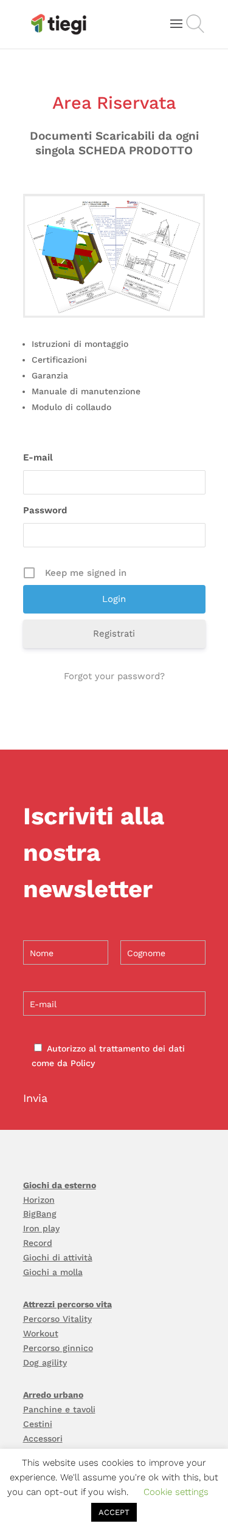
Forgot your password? (114, 676)
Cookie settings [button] (176, 1491)
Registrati (114, 633)
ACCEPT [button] (114, 1512)
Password (45, 510)
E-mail (38, 457)
